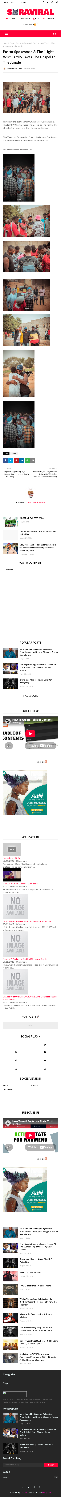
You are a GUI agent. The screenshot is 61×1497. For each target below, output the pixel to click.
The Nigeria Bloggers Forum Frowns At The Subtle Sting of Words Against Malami (38, 667)
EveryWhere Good (14, 69)
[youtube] (45, 1069)
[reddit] (45, 1052)
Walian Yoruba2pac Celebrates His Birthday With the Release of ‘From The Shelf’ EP (38, 1302)
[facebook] (43, 2)
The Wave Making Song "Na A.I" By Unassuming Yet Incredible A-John (36, 1329)
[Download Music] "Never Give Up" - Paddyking (36, 681)
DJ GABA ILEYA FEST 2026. (32, 518)
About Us (35, 1085)
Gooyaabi (46, 1492)
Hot (37, 18)
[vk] (45, 1060)
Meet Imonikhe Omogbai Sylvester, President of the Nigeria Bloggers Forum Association (39, 652)
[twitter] (47, 2)
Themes (24, 1492)
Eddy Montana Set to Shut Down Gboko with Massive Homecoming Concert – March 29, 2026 (38, 548)
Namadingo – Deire (11, 858)
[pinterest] (57, 2)
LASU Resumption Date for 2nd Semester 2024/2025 (27, 921)
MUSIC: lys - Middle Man (31, 1272)
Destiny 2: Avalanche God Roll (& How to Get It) (25, 959)
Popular (25, 18)
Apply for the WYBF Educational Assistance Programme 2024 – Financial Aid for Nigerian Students (38, 1357)
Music (30, 1477)
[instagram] (52, 2)
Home (5, 2)
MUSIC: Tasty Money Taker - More (35, 1286)
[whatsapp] (16, 1052)
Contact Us (23, 2)
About (13, 2)
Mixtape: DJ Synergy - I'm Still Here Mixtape (36, 1315)
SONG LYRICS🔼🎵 (30, 24)
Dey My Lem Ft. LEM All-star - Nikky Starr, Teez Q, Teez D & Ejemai (39, 1342)
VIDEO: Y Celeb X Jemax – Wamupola (20, 883)
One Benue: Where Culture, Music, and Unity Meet (38, 533)
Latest (11, 18)
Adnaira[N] (41, 762)
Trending (50, 18)
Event (12, 43)
